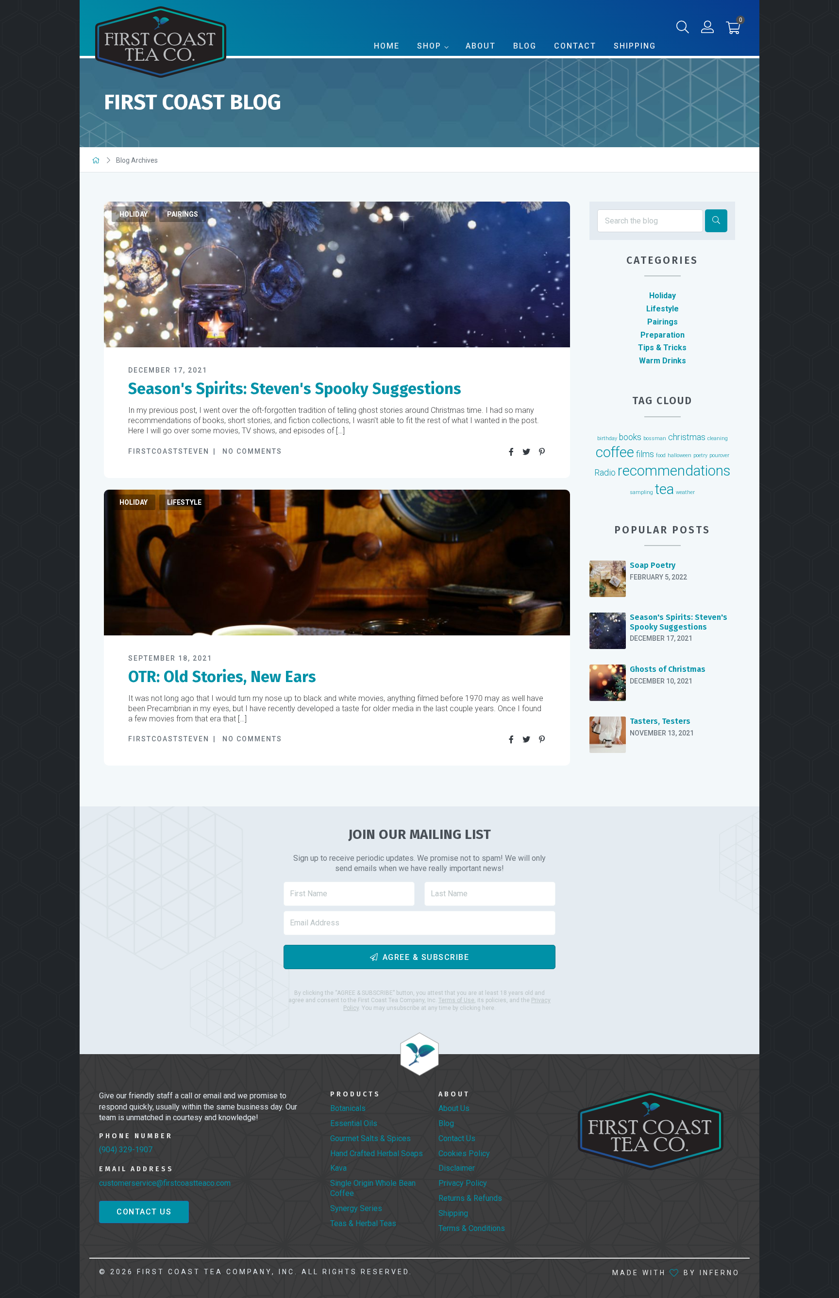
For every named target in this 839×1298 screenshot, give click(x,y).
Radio (605, 473)
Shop (429, 46)
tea (664, 489)
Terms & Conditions (471, 1228)
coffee (615, 452)
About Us (454, 1108)
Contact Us (144, 1211)
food (661, 455)
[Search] (682, 29)
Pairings (182, 214)
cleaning (717, 438)
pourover (719, 455)
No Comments (252, 451)
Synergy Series (356, 1208)
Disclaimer (456, 1168)
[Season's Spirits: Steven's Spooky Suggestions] (337, 274)
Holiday (133, 214)
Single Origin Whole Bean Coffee (373, 1188)
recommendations (674, 470)
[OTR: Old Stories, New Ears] (337, 562)
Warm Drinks (662, 360)
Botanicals (348, 1108)
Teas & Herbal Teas (363, 1223)
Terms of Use (456, 1000)
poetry (700, 455)
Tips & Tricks (662, 347)
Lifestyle (184, 502)
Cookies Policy (464, 1153)
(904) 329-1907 (125, 1149)
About (481, 46)
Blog (525, 46)
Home (387, 46)
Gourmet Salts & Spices (370, 1138)
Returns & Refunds (470, 1198)
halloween (679, 455)
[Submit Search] (716, 220)
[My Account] (707, 29)
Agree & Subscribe (426, 957)
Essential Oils (353, 1123)
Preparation (662, 335)
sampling (641, 492)
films (645, 454)
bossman (654, 438)
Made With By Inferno (676, 1273)
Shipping (635, 46)
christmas (686, 437)
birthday (607, 438)
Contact (575, 46)
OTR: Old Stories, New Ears (222, 676)
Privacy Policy (462, 1183)
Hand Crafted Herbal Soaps (376, 1153)
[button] (733, 29)
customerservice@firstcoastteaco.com (165, 1183)
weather (685, 492)
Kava (338, 1168)
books (630, 437)
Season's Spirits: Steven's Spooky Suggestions (294, 388)
